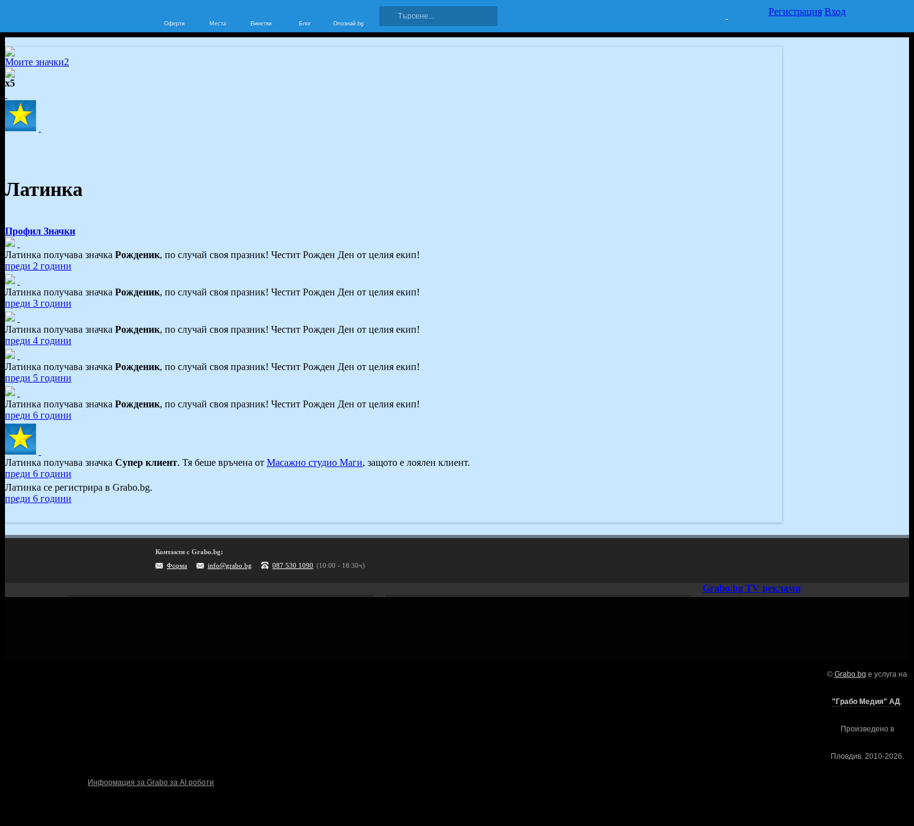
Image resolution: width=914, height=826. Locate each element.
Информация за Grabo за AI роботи (151, 782)
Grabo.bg (850, 674)
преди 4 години (38, 340)
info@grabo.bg (230, 565)
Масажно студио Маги (314, 462)
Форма (177, 565)
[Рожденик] (18, 243)
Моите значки (37, 62)
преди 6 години (38, 415)
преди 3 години (38, 303)
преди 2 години (38, 266)
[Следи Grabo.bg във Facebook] (836, 560)
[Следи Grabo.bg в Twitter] (810, 560)
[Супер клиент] (40, 451)
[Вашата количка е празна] (719, 14)
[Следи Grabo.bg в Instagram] (785, 560)
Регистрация (795, 11)
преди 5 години (38, 378)
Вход (835, 11)
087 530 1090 (292, 565)
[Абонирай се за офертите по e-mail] (759, 560)
